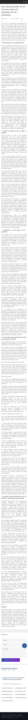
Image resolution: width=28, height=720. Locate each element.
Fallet (9, 669)
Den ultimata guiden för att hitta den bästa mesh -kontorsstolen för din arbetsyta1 (21, 691)
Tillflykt (13, 669)
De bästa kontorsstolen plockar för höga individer (8, 700)
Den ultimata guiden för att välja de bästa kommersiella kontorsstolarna (8, 694)
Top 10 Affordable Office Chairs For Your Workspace (8, 697)
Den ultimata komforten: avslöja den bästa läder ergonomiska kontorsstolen (21, 697)
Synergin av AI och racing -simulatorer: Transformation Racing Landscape (13, 678)
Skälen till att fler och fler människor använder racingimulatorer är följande (8, 688)
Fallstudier (4, 669)
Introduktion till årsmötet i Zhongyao (21, 688)
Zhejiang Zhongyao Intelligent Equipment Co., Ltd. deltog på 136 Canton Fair (8, 691)
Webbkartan (22, 717)
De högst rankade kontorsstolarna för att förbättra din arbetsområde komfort (21, 694)
